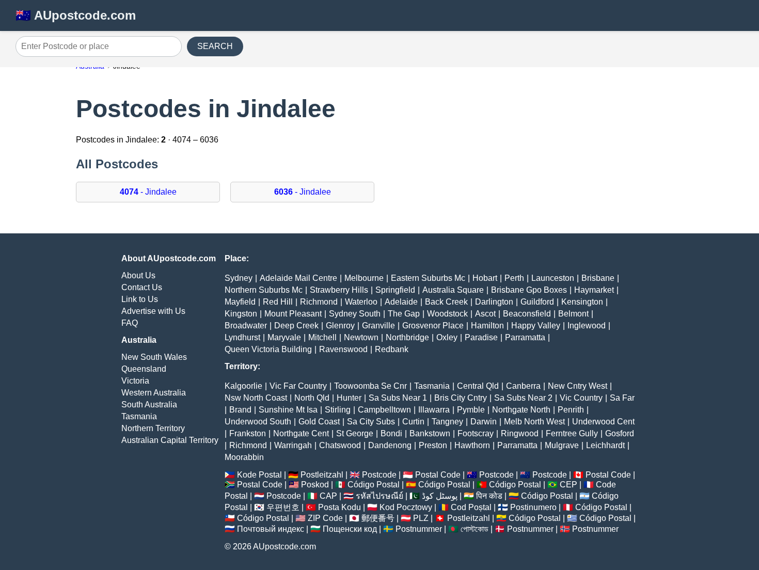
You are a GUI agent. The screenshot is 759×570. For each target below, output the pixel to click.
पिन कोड (489, 496)
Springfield (395, 290)
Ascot (485, 313)
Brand (240, 409)
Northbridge (407, 337)
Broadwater (246, 325)
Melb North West (534, 421)
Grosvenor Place (433, 325)
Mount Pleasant (293, 313)
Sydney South (355, 313)
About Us (138, 275)
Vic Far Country (298, 386)
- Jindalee (148, 191)
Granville (378, 325)
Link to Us (139, 299)
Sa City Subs (371, 421)
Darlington (494, 301)
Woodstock (447, 313)
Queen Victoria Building (268, 349)
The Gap (404, 313)
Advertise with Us (153, 311)
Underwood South (258, 421)
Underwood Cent (603, 421)
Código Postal (373, 484)
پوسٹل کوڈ (439, 496)
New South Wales (154, 357)
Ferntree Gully (572, 433)
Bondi (391, 433)
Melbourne (364, 278)
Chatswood (340, 445)
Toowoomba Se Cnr (370, 386)
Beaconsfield (527, 313)
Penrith (571, 409)
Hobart (484, 278)
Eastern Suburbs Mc (428, 278)
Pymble (471, 409)
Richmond (319, 301)
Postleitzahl (322, 474)
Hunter (349, 397)
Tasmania (139, 416)
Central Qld (478, 386)
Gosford (619, 433)
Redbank (391, 349)
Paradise (481, 337)
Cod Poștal (471, 507)
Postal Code (438, 474)
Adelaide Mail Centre (298, 278)
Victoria (135, 380)
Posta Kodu (339, 507)
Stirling (338, 409)
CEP (568, 484)
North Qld (311, 397)
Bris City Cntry (460, 397)
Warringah (293, 445)
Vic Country (581, 397)
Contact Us (141, 287)
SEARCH (215, 46)
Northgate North (521, 409)
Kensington (582, 301)
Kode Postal (259, 474)
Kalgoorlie (243, 386)
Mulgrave (562, 445)
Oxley (446, 337)
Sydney (238, 278)
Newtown (361, 337)
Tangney (447, 421)
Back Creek (446, 301)
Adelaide (401, 301)
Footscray (475, 433)
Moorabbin (244, 457)
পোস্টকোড (474, 529)
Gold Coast (319, 421)
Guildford (537, 301)
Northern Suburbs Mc (264, 290)
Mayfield (240, 301)
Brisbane (597, 278)
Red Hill (278, 301)
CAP (328, 496)
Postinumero (533, 507)
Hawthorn (472, 445)
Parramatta (525, 337)
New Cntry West (577, 386)
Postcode (379, 474)
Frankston (247, 433)
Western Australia (153, 392)
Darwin (483, 421)
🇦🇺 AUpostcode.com (75, 15)
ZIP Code (325, 518)
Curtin (413, 421)
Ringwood (520, 433)
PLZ (421, 518)
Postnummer (419, 529)
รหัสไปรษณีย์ (379, 496)
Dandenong (390, 445)
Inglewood (586, 325)
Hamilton (487, 325)
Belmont (573, 313)
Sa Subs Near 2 (523, 397)
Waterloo (361, 301)
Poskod (315, 484)
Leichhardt (605, 445)
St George (354, 433)
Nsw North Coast (256, 397)
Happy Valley (535, 325)
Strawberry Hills (339, 290)
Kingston (241, 313)
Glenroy (340, 325)
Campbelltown (384, 409)
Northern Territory (153, 428)
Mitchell (322, 337)
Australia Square (453, 290)
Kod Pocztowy (406, 507)
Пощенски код (350, 529)
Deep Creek (296, 325)
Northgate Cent (301, 433)
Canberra (523, 386)
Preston (433, 445)
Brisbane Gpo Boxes (529, 290)
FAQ (129, 323)
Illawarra (434, 409)
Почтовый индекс (270, 529)
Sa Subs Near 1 (398, 397)
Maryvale (284, 337)
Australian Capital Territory (169, 440)
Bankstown (429, 433)
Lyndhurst (242, 337)
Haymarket (594, 290)
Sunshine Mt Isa (288, 409)
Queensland (143, 369)
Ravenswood (343, 349)
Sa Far (622, 397)
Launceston (552, 278)
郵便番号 (377, 518)
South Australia (149, 404)
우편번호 (282, 507)
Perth (514, 278)
